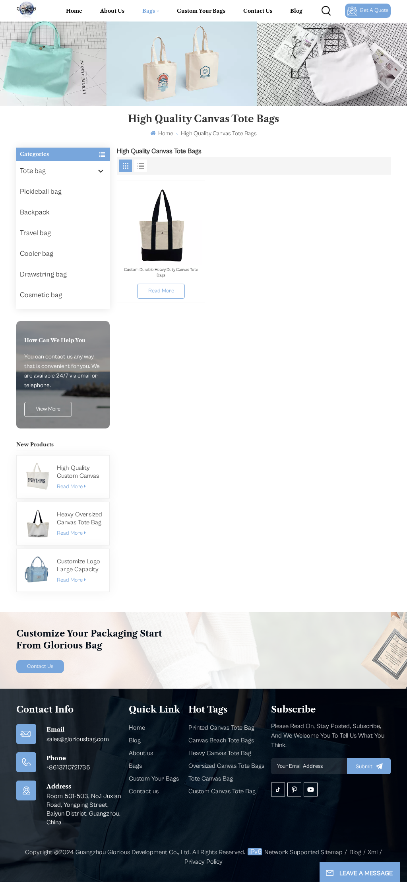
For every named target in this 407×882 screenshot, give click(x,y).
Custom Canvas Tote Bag (222, 791)
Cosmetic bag (41, 295)
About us (141, 753)
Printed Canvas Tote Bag (221, 727)
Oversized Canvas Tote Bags (226, 765)
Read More (70, 486)
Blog (296, 11)
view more (48, 409)
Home (74, 11)
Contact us (144, 791)
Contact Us (257, 11)
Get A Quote (374, 10)
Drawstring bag (43, 274)
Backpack (35, 212)
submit (364, 766)
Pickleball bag (41, 191)
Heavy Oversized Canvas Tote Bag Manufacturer (79, 518)
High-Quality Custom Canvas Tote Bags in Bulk (79, 472)
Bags (148, 11)
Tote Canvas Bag (210, 778)
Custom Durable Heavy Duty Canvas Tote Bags (161, 272)
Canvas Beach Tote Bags (221, 740)
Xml (373, 852)
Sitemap (331, 852)
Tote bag (33, 171)
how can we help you (54, 340)
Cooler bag (36, 253)
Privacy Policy (203, 861)
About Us (112, 11)
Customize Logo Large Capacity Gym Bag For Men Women (78, 565)
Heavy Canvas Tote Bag (219, 753)
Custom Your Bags (201, 11)
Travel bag (35, 233)
